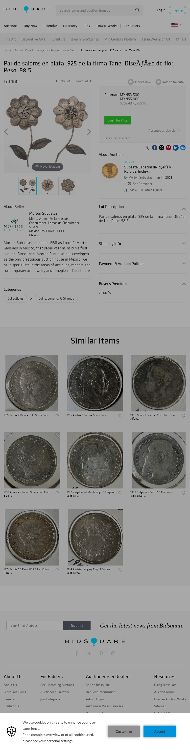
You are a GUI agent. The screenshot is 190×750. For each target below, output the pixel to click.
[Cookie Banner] (95, 731)
